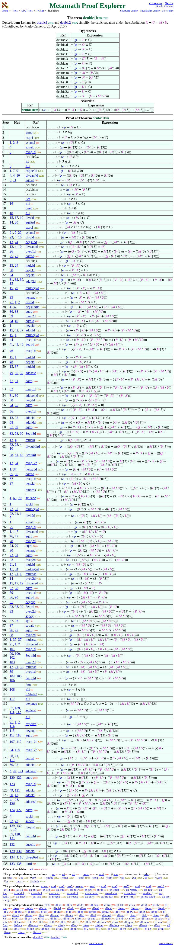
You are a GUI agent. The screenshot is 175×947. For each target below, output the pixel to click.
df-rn (66, 918)
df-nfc (70, 908)
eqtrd (29, 311)
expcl (29, 137)
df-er (74, 925)
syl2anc (31, 498)
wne (116, 874)
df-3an (94, 904)
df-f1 (51, 922)
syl (27, 621)
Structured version (129, 11)
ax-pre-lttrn (127, 896)
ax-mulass (130, 893)
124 (12, 810)
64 (16, 463)
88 (16, 588)
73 (11, 555)
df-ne (83, 908)
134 (12, 857)
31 (11, 279)
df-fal (120, 904)
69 (14, 498)
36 (11, 311)
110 (12, 699)
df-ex (132, 904)
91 (11, 602)
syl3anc (31, 710)
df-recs (48, 925)
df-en (86, 925)
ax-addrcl (36, 893)
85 (16, 607)
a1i (28, 166)
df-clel (57, 908)
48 (11, 362)
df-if (117, 911)
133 (12, 864)
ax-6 (114, 886)
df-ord (119, 918)
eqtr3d (30, 321)
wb (73, 874)
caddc (49, 877)
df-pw (130, 911)
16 (11, 203)
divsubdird (33, 446)
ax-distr (147, 893)
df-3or (80, 904)
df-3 (98, 928)
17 (16, 217)
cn (123, 877)
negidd (30, 400)
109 (17, 708)
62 (11, 444)
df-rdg (61, 925)
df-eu (16, 908)
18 (11, 213)
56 (11, 411)
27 (16, 256)
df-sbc (18, 911)
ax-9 (148, 886)
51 (16, 381)
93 (11, 611)
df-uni (15, 915)
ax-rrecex (72, 896)
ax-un (100, 889)
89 (11, 592)
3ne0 (29, 208)
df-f (41, 922)
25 (11, 256)
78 (11, 541)
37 (14, 307)
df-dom (99, 925)
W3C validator (166, 943)
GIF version (167, 11)
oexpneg (31, 703)
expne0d (31, 171)
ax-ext (32, 889)
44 (11, 339)
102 (12, 657)
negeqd (30, 297)
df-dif (44, 911)
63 (21, 455)
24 (16, 242)
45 (21, 344)
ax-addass (111, 893)
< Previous (155, 3)
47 (11, 381)
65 (11, 834)
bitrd (29, 864)
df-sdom (114, 925)
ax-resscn (131, 889)
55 (16, 405)
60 (21, 433)
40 (16, 321)
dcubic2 (65, 22)
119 (12, 760)
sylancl (30, 142)
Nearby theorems (164, 6)
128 (17, 834)
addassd (31, 373)
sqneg (30, 616)
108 (12, 689)
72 (11, 509)
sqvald (30, 147)
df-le (17, 928)
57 (11, 427)
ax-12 (19, 889)
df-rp (161, 928)
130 (19, 826)
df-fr (144, 915)
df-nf (144, 904)
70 (20, 498)
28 (11, 455)
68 (11, 756)
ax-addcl (19, 893)
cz (7, 881)
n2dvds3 (31, 694)
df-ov (115, 922)
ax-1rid (37, 896)
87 (11, 588)
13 (11, 242)
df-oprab (129, 922)
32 (16, 279)
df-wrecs (33, 925)
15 (11, 217)
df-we (156, 915)
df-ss (80, 911)
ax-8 (137, 886)
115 (12, 730)
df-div (59, 928)
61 (16, 455)
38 (16, 311)
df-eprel (106, 915)
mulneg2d (32, 288)
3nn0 (29, 132)
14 (11, 222)
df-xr (157, 925)
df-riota (101, 922)
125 (15, 800)
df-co (41, 918)
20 (16, 222)
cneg (95, 877)
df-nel (95, 908)
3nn (28, 685)
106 (12, 680)
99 (11, 653)
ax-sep (46, 889)
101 (12, 649)
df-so (133, 915)
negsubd (31, 242)
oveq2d (31, 316)
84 (16, 569)
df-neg (45, 928)
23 (11, 237)
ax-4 (92, 886)
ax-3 (70, 886)
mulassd (31, 574)
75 (11, 527)
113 (12, 735)
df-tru (107, 904)
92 (21, 607)
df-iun (28, 915)
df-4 (110, 928)
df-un (57, 911)
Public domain (96, 943)
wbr (146, 874)
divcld (30, 217)
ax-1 (53, 886)
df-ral (108, 908)
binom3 (31, 490)
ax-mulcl (54, 893)
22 (20, 232)
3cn (28, 199)
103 (12, 662)
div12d (30, 515)
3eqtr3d (31, 433)
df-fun (17, 922)
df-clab (29, 908)
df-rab (161, 908)
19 (21, 217)
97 (16, 630)
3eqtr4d (31, 455)
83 (11, 607)
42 (16, 330)
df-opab (54, 915)
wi (63, 874)
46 (11, 351)
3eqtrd (30, 344)
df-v (6, 911)
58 (11, 422)
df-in (68, 911)
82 (11, 560)
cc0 (34, 877)
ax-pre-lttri (107, 896)
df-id (93, 915)
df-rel (15, 918)
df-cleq (43, 908)
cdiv (109, 877)
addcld (30, 418)
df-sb (156, 904)
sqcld (29, 504)
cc (21, 877)
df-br (41, 915)
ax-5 (103, 886)
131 (12, 838)
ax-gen (79, 886)
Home (15, 11)
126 (12, 803)
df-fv (88, 922)
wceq (86, 874)
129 (12, 826)
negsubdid (32, 307)
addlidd (31, 422)
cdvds (35, 881)
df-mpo (144, 922)
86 (11, 597)
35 (11, 297)
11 (14, 180)
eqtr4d (30, 256)
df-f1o (75, 922)
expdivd (31, 724)
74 (11, 546)
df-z (135, 928)
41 (11, 344)
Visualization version (150, 11)
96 (11, 630)
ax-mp (44, 886)
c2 (134, 877)
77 (16, 536)
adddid (30, 330)
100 (17, 653)
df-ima (91, 918)
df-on (132, 918)
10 (18, 175)
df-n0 (123, 928)
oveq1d (31, 152)
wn (53, 874)
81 (16, 555)
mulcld (30, 265)
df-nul (105, 911)
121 (20, 771)
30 (11, 270)
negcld (30, 270)
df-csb (31, 911)
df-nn (73, 928)
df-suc (158, 918)
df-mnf (143, 925)
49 (11, 373)
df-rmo (135, 908)
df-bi (47, 904)
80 (11, 550)
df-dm (53, 918)
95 (16, 621)
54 (11, 405)
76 (11, 536)
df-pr (154, 911)
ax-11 (7, 889)
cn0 (160, 877)
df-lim (145, 918)
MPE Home (27, 11)
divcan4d (32, 175)
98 (11, 635)
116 (18, 735)
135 (19, 864)
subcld (30, 821)
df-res (78, 918)
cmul (65, 877)
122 (19, 777)
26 (11, 251)
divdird (30, 827)
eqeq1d (30, 844)
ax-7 (126, 886)
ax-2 (61, 886)
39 (11, 316)
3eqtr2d (31, 655)
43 (16, 344)
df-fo (63, 922)
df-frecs (18, 925)
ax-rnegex (54, 896)
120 (12, 777)
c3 (146, 877)
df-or (69, 904)
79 (16, 546)
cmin (81, 877)
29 (16, 265)
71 (16, 756)
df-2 (86, 928)
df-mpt (69, 915)
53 (16, 433)
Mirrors (5, 11)
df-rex (121, 908)
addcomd (32, 395)
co (11, 877)
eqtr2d (30, 180)
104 (12, 676)
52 (11, 389)
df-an (58, 904)
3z (27, 161)
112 (18, 712)
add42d (31, 281)
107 (12, 742)
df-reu (148, 908)
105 (19, 676)
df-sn (142, 911)
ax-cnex (114, 889)
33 (11, 433)
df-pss (92, 911)
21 (11, 232)
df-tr (81, 915)
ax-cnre (89, 896)
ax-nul (60, 889)
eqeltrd (30, 222)
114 (12, 726)
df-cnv (28, 918)
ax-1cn (148, 889)
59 (16, 427)
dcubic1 (42, 22)
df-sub (30, 928)
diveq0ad (32, 857)
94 (11, 750)
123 (12, 784)
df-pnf (128, 925)
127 (19, 810)
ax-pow (74, 889)
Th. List (40, 11)
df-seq (7, 932)
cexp (19, 881)
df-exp (21, 932)
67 (11, 479)
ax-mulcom (91, 893)
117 (18, 742)
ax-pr (88, 889)
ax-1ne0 (21, 896)
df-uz (148, 928)
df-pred (105, 918)
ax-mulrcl (72, 893)
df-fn (29, 922)
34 (11, 321)
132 (12, 844)
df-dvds (37, 932)
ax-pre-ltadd (148, 896)
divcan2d (32, 583)
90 (16, 597)
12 (11, 463)
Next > (169, 3)
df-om (158, 922)
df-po (120, 915)
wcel (101, 874)
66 (16, 474)
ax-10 (161, 886)
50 (16, 373)
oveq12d (31, 463)
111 (12, 712)
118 (17, 750)
